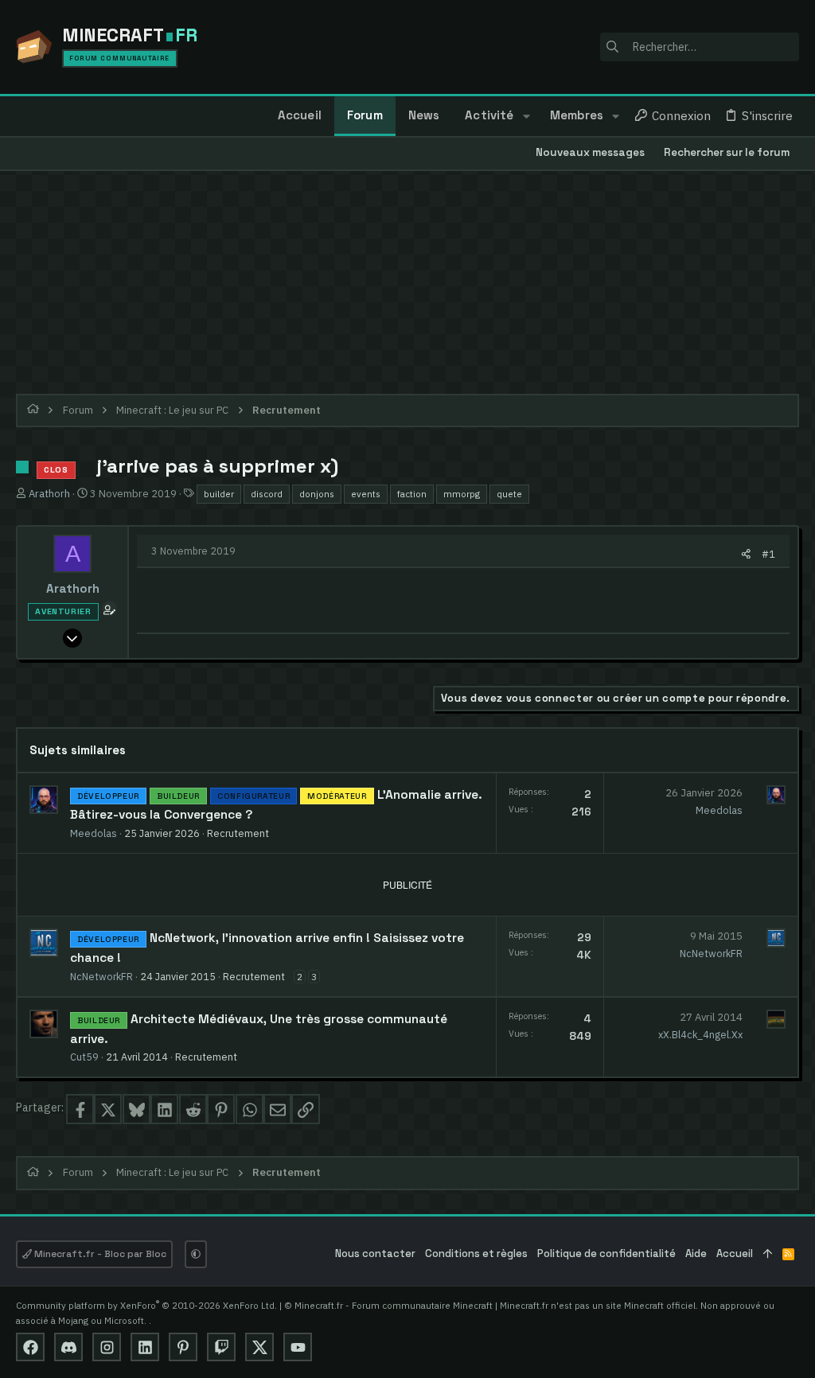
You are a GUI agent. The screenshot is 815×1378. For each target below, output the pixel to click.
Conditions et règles (476, 1253)
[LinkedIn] (145, 1347)
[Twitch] (221, 1347)
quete (509, 494)
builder (219, 494)
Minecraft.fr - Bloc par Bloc (99, 1254)
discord (267, 494)
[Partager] (746, 554)
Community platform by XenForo (146, 1305)
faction (412, 494)
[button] (525, 116)
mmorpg (461, 494)
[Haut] (768, 1254)
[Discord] (68, 1347)
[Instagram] (106, 1347)
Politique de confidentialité (606, 1253)
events (365, 494)
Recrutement (238, 833)
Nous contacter (375, 1253)
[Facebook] (30, 1347)
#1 (768, 553)
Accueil (734, 1253)
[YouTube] (297, 1347)
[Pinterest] (183, 1347)
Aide (696, 1253)
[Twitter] (259, 1347)
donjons (316, 494)
